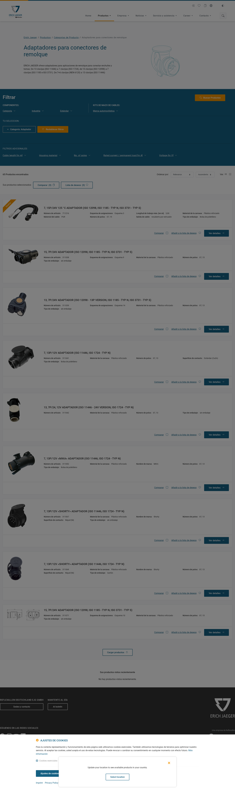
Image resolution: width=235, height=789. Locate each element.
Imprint (39, 783)
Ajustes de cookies (50, 773)
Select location (117, 777)
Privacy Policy (51, 783)
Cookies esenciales (48, 760)
